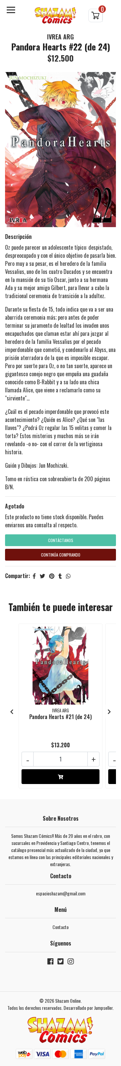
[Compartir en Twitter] (42, 576)
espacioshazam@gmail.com (60, 893)
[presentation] (11, 711)
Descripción (18, 237)
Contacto (60, 926)
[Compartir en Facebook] (34, 576)
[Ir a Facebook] (50, 962)
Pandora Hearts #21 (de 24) (60, 717)
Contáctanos (60, 540)
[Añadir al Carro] (60, 776)
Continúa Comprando (60, 555)
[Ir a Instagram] (71, 962)
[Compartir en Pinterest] (51, 576)
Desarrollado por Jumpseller (88, 1007)
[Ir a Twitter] (60, 962)
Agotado (14, 506)
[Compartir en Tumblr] (60, 576)
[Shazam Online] (55, 15)
